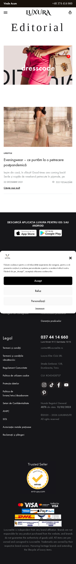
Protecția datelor (11, 383)
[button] (70, 258)
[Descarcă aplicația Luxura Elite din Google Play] (50, 233)
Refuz (38, 291)
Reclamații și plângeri (13, 434)
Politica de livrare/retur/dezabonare (15, 393)
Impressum (39, 308)
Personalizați (38, 301)
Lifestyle (8, 153)
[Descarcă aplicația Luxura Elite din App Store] (25, 233)
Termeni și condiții (12, 347)
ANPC (6, 411)
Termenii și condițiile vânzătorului (13, 357)
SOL (5, 419)
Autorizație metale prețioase (17, 427)
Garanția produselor (51, 320)
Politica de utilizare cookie (16, 375)
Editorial (38, 27)
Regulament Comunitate (15, 367)
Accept (38, 280)
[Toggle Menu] (5, 13)
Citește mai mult (12, 187)
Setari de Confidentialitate (16, 403)
